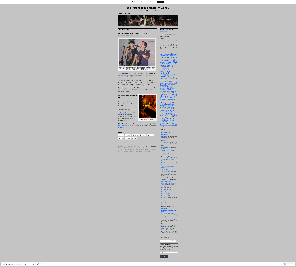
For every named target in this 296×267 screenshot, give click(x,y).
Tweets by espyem (164, 31)
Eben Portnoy (128, 149)
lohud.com (171, 85)
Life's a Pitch (164, 177)
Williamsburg (138, 151)
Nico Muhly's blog (165, 193)
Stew (171, 108)
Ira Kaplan (171, 75)
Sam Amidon (163, 101)
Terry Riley (173, 110)
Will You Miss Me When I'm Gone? (148, 8)
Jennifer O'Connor (170, 76)
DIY (123, 149)
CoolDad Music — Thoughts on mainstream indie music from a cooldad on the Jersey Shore (168, 152)
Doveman (162, 68)
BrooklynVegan (164, 142)
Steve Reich (164, 109)
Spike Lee (167, 105)
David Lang (170, 66)
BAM (173, 55)
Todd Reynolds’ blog (166, 228)
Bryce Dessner (164, 63)
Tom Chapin (172, 123)
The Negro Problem (167, 119)
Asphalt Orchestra (166, 55)
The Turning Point (170, 121)
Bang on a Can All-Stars (168, 58)
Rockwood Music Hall (165, 99)
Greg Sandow (164, 169)
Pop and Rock (136, 146)
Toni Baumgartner (166, 125)
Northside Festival (125, 113)
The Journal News (166, 117)
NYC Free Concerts (165, 195)
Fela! (171, 68)
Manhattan (163, 86)
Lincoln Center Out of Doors (168, 84)
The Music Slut (164, 217)
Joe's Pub (173, 78)
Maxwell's (171, 88)
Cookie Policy (34, 264)
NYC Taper (163, 197)
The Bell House (165, 112)
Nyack (166, 94)
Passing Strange (168, 95)
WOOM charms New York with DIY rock (132, 33)
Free (174, 68)
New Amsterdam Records (169, 91)
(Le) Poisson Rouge (168, 54)
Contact (128, 13)
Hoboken (164, 75)
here (125, 120)
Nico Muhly (167, 92)
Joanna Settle (164, 78)
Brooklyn (136, 148)
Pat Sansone (172, 96)
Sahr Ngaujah (173, 99)
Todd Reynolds (164, 123)
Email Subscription (165, 244)
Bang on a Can (167, 57)
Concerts (126, 146)
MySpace (120, 127)
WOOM (120, 73)
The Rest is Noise (165, 225)
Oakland (120, 151)
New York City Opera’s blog (167, 189)
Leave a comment (135, 35)
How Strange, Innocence (167, 171)
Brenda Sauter (171, 60)
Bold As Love (164, 136)
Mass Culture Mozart (166, 181)
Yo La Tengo (164, 126)
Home (121, 13)
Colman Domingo (165, 65)
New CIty (162, 92)
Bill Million (163, 60)
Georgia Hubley (164, 69)
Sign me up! (164, 256)
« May (161, 50)
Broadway (163, 62)
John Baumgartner (166, 80)
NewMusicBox (164, 191)
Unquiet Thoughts (165, 236)
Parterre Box (164, 202)
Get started (160, 1)
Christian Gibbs (173, 63)
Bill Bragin (173, 59)
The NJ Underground (166, 219)
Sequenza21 (164, 208)
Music (130, 146)
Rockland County (170, 98)
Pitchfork (163, 204)
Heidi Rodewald (166, 72)
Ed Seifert (167, 68)
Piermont (162, 98)
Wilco (174, 125)
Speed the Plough (167, 105)
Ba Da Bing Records (124, 125)
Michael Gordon (165, 89)
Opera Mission (164, 200)
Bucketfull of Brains (166, 147)
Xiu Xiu (127, 77)
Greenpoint (136, 149)
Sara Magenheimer (128, 151)
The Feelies (171, 115)
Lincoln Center (168, 81)
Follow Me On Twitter (166, 29)
